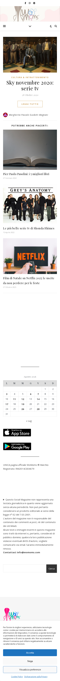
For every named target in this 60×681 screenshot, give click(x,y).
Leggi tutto (30, 104)
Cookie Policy (17, 676)
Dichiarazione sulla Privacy (35, 676)
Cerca (52, 568)
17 (6, 404)
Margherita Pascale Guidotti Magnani (28, 114)
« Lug (29, 420)
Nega (30, 661)
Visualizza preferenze (30, 669)
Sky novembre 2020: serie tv (30, 85)
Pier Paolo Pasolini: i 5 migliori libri (26, 174)
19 (22, 404)
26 (22, 409)
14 (38, 399)
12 (22, 399)
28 (38, 409)
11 (14, 399)
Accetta (30, 652)
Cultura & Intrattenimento (30, 77)
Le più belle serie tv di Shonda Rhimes (28, 228)
